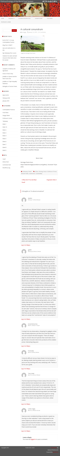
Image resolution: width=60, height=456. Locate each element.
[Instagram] (52, 1)
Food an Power (13, 86)
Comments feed (7, 165)
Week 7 (4, 144)
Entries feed (6, 162)
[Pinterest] (54, 1)
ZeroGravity (54, 447)
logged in (33, 439)
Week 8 (4, 147)
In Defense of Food (51, 171)
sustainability (39, 173)
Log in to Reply (25, 245)
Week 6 (4, 141)
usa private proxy (32, 324)
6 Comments (42, 32)
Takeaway (25, 171)
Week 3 (4, 133)
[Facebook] (44, 1)
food (44, 171)
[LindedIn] (49, 1)
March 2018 (6, 95)
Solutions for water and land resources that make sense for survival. (10, 58)
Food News (49, 18)
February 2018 (6, 98)
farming (41, 171)
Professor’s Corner (6, 22)
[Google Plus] (47, 1)
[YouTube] (50, 1)
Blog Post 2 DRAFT (7, 45)
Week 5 (4, 138)
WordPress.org (6, 167)
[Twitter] (43, 1)
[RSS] (56, 1)
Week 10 (5, 127)
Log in (4, 159)
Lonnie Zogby (31, 409)
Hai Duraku (31, 351)
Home (2, 18)
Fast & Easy (10, 73)
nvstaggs (24, 32)
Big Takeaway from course (9, 53)
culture (36, 171)
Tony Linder (31, 373)
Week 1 (30, 171)
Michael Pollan (24, 173)
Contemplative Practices (24, 18)
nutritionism (32, 173)
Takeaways (11, 18)
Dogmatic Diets (51, 180)
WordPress (55, 452)
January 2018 (6, 101)
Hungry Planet (38, 18)
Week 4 (4, 135)
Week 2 (4, 130)
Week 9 (4, 150)
